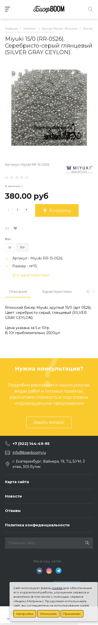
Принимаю (72, 614)
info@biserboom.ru (29, 452)
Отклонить (48, 614)
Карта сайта (17, 482)
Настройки (24, 614)
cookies (57, 588)
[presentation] (94, 292)
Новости (13, 496)
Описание (18, 291)
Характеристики (57, 291)
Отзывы (13, 510)
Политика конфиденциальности (37, 525)
